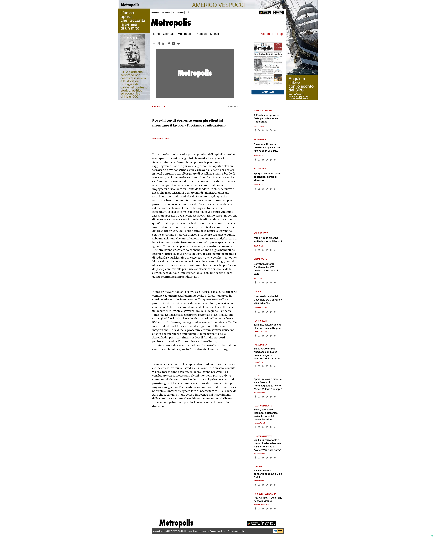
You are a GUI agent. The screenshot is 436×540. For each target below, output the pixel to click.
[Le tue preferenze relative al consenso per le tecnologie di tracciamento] (432, 536)
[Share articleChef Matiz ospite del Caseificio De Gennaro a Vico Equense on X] (259, 312)
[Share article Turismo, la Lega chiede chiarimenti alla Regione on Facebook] (255, 335)
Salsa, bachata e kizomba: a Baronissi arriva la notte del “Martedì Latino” (266, 414)
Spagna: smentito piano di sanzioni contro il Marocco (267, 177)
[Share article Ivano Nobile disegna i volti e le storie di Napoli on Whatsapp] (271, 250)
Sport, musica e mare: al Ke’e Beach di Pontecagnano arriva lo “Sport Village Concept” (268, 384)
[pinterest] (168, 43)
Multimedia (185, 34)
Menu (214, 34)
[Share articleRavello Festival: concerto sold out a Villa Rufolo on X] (259, 485)
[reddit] (178, 43)
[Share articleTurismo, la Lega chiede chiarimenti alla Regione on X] (259, 335)
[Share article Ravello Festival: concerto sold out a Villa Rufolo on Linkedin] (263, 485)
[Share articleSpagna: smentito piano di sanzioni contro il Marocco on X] (259, 189)
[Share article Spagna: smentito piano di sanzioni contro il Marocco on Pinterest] (267, 189)
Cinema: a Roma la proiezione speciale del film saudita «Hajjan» (267, 147)
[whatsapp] (173, 43)
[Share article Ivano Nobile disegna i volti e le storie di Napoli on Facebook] (255, 250)
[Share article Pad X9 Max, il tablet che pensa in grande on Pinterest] (267, 508)
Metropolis (155, 12)
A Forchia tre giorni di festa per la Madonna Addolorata (266, 118)
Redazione (166, 12)
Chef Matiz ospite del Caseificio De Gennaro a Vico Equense (268, 299)
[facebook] (154, 43)
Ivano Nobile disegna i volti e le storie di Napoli (268, 240)
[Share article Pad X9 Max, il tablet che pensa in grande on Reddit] (275, 508)
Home (156, 34)
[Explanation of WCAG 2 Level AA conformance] (278, 532)
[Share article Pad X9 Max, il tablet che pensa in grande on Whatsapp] (271, 508)
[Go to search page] (188, 12)
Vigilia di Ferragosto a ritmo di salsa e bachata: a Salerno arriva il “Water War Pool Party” (268, 445)
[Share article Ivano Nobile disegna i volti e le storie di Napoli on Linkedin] (263, 250)
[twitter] (159, 43)
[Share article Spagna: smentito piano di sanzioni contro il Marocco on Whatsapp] (271, 189)
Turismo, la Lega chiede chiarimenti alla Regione (268, 326)
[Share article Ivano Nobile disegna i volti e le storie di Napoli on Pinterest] (267, 250)
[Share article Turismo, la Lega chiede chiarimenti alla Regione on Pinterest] (267, 335)
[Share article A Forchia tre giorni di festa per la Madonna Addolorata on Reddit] (275, 130)
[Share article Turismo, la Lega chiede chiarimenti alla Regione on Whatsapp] (271, 335)
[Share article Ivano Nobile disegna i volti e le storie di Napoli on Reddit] (275, 250)
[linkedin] (164, 43)
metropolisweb (259, 126)
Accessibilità (239, 531)
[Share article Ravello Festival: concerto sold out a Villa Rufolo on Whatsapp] (271, 485)
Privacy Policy (227, 531)
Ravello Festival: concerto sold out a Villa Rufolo (268, 474)
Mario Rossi (258, 155)
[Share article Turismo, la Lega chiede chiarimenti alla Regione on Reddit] (275, 335)
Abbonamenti (178, 12)
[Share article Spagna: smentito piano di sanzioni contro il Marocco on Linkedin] (263, 189)
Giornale (169, 34)
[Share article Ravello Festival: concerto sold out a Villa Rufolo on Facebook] (255, 485)
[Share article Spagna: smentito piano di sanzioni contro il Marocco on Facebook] (255, 189)
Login (280, 34)
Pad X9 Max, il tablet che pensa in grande (268, 499)
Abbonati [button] (268, 92)
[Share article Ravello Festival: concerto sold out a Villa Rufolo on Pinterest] (267, 485)
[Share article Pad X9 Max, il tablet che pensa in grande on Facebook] (255, 508)
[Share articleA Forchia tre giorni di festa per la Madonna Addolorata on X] (259, 130)
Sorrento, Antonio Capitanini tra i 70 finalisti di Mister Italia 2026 (266, 269)
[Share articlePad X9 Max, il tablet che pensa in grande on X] (259, 508)
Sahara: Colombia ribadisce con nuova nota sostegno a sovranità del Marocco (267, 353)
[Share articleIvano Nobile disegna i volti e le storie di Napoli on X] (259, 250)
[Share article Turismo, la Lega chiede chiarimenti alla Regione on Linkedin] (263, 335)
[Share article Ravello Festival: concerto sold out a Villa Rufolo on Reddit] (275, 485)
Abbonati (267, 34)
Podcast (201, 34)
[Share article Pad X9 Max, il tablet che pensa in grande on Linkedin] (263, 508)
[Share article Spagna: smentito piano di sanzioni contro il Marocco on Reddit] (275, 189)
